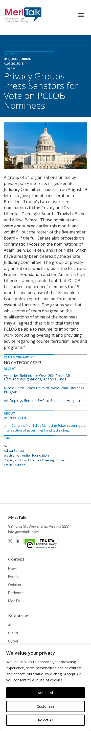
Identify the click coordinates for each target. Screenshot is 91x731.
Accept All (46, 692)
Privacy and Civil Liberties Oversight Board (35, 460)
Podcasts (16, 593)
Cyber (13, 641)
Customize (45, 706)
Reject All (45, 720)
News (12, 568)
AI (9, 625)
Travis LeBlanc (14, 465)
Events (13, 576)
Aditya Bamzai (14, 450)
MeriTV (14, 601)
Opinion (14, 585)
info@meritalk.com (23, 532)
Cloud (13, 633)
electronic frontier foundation (26, 455)
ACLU (8, 445)
